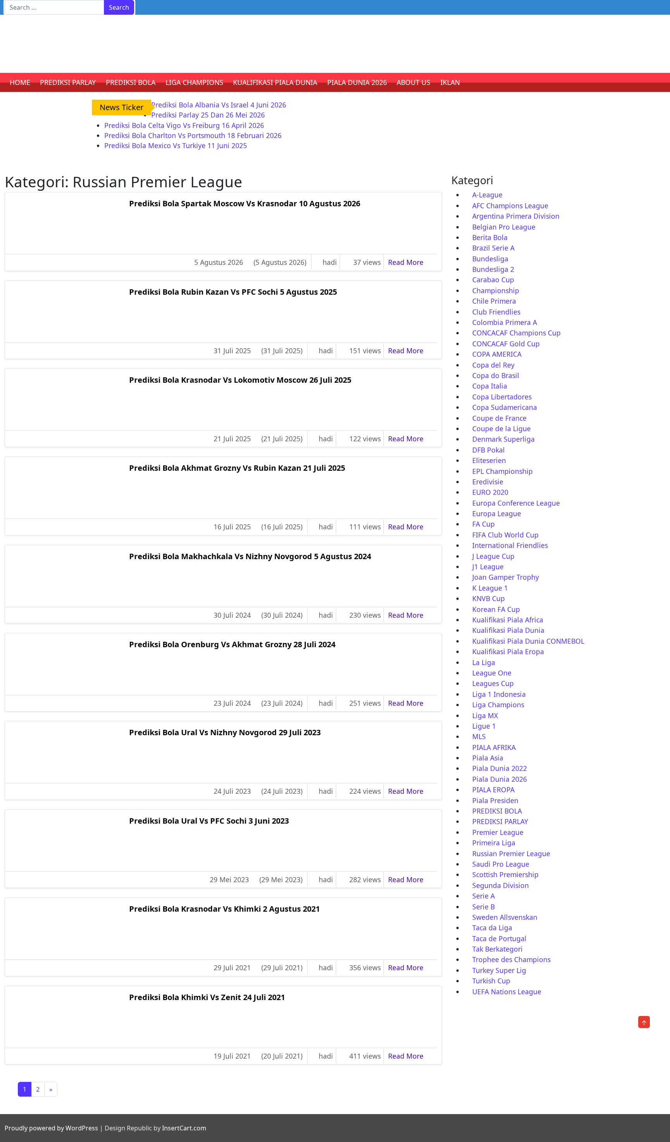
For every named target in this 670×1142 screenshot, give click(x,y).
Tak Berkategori (497, 949)
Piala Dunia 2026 (499, 779)
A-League (487, 194)
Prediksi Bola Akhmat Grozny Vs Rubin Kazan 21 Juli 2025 (237, 468)
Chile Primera (494, 301)
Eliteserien (489, 460)
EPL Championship (502, 471)
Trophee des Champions (511, 959)
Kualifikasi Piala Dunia (508, 630)
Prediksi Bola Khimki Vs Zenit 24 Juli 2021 (207, 997)
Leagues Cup (493, 683)
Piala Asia (487, 757)
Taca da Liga (492, 927)
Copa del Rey (493, 365)
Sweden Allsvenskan (504, 917)
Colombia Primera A (504, 322)
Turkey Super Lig (499, 970)
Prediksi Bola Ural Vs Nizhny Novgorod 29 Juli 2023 (225, 732)
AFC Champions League (510, 205)
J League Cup (493, 556)
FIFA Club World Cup (505, 534)
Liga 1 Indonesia (499, 694)
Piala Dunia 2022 (499, 768)
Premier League (497, 832)
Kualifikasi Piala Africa (507, 619)
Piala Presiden (495, 800)
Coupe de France (499, 418)
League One (491, 672)
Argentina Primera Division (515, 216)
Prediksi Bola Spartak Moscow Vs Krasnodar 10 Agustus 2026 (244, 203)
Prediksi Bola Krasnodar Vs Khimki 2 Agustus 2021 (224, 909)
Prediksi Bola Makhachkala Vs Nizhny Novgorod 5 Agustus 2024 (250, 556)
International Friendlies (510, 545)
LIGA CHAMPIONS (194, 82)
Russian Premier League (511, 853)
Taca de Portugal (499, 938)
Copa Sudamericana (504, 407)
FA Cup (483, 524)
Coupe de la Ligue (501, 428)
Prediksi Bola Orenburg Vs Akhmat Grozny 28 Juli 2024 (232, 644)
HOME (20, 82)
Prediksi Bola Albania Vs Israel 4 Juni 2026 (218, 104)
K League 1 (490, 588)
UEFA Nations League (506, 991)
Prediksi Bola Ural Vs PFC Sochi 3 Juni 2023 (209, 820)
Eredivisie (487, 481)
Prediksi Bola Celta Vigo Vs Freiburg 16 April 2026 (184, 125)
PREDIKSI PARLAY (68, 82)
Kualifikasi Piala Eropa (508, 651)
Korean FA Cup (496, 609)
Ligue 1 (484, 726)
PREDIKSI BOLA (130, 82)
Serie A (483, 895)
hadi (330, 262)
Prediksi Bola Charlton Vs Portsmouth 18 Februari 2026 (192, 135)
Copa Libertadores (502, 396)
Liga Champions (498, 704)
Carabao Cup (493, 279)
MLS (479, 736)
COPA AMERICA (496, 354)
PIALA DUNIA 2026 (357, 82)
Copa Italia (489, 385)
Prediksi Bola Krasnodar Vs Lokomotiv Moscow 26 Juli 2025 (240, 380)
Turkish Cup (491, 980)
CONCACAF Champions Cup (516, 332)
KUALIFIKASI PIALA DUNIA (275, 82)
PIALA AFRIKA (494, 747)
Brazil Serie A (493, 247)
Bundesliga (490, 258)
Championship (495, 290)
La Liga (483, 662)
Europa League (496, 513)
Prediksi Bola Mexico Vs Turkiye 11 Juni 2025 (175, 145)
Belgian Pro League (503, 227)
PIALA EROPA (493, 789)
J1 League (488, 566)
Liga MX (485, 715)
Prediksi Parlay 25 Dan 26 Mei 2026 (208, 114)
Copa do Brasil (495, 375)
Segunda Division (500, 885)
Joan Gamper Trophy (505, 577)
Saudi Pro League (500, 864)
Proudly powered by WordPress (51, 1128)
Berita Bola (490, 237)
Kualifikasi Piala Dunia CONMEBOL (528, 641)
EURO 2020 (490, 492)
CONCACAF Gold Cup (506, 343)
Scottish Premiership (505, 874)
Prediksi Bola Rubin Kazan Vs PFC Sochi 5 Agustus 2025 (233, 292)
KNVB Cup (488, 598)
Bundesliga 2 (493, 269)
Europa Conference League (516, 503)
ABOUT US (413, 82)
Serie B (483, 906)
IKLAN (450, 82)
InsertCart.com (184, 1128)
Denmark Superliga (503, 439)
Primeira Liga (493, 842)
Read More (411, 262)
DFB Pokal (488, 449)
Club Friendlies (496, 311)
